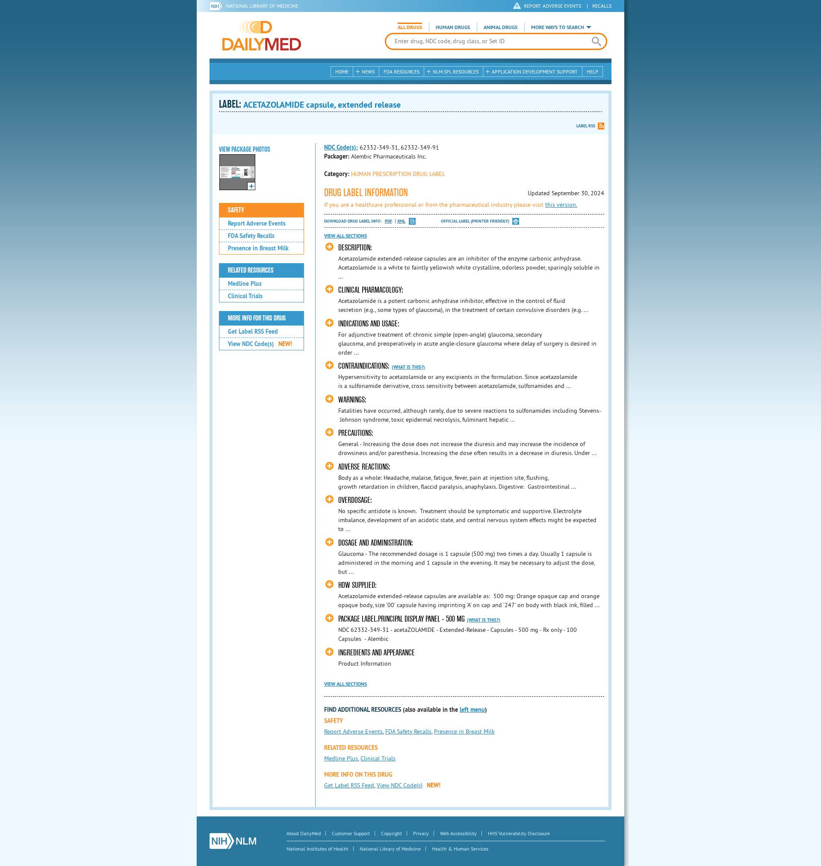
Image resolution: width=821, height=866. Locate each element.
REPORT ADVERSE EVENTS (552, 6)
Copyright (391, 833)
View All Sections (345, 235)
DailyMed (261, 35)
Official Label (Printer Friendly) (475, 221)
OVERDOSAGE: (355, 500)
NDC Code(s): (341, 147)
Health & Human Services (460, 848)
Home (341, 71)
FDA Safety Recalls (251, 236)
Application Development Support (535, 71)
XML (401, 221)
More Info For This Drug (257, 318)
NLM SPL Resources (455, 71)
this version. (561, 204)
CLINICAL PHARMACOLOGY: (370, 290)
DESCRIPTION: (355, 247)
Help (592, 71)
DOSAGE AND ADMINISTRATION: (375, 543)
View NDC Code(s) (260, 344)
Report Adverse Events (257, 223)
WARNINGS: (352, 400)
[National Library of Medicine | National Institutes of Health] (233, 841)
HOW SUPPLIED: (357, 585)
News (368, 71)
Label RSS (585, 126)
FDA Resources (401, 71)
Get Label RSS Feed (253, 331)
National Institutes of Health (317, 848)
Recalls (601, 6)
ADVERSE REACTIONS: (364, 467)
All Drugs (410, 27)
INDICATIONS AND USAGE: (368, 324)
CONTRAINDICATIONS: (364, 366)
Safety (236, 210)
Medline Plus (245, 284)
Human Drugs (453, 27)
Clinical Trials (245, 296)
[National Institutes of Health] (218, 6)
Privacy (421, 833)
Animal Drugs (500, 27)
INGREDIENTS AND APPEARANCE (376, 653)
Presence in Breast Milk (258, 248)
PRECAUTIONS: (355, 433)
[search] (596, 41)
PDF (388, 221)
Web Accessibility (458, 833)
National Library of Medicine (262, 6)
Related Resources (251, 270)
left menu (472, 709)
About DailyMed (303, 833)
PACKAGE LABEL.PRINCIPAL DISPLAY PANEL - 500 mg (401, 619)
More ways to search (557, 27)
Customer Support (351, 833)
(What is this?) (408, 367)
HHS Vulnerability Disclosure (519, 833)
